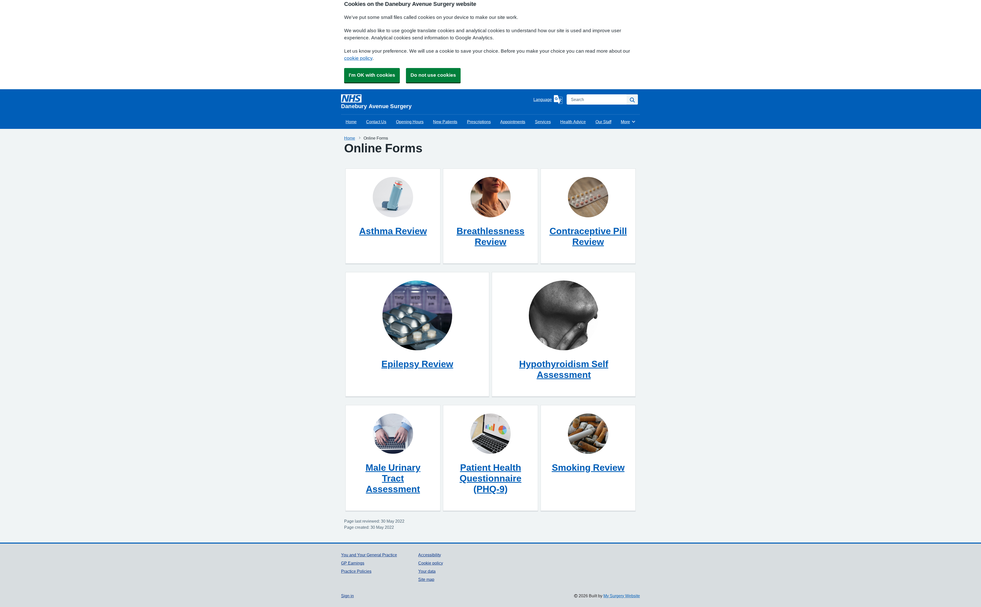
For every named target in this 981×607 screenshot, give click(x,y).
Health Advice (573, 122)
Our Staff (603, 122)
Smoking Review (588, 467)
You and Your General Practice (369, 555)
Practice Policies (356, 571)
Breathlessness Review (490, 236)
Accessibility (429, 555)
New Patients (445, 122)
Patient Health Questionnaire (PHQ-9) (490, 478)
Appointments (512, 122)
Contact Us (376, 122)
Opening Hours (410, 122)
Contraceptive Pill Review (588, 236)
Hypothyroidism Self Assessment (563, 369)
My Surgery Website (621, 596)
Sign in (347, 596)
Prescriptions (479, 122)
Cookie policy (430, 563)
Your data (427, 571)
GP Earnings (352, 563)
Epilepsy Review (417, 363)
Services (543, 122)
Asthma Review (393, 230)
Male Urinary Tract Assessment (393, 478)
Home (351, 122)
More (628, 122)
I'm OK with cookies (372, 75)
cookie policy (358, 58)
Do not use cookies (433, 75)
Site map (426, 579)
